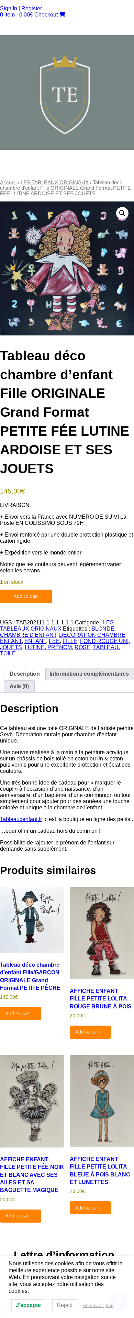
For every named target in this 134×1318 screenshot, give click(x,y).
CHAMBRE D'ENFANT (28, 635)
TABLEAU (106, 647)
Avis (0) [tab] (19, 686)
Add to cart (26, 596)
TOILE (8, 653)
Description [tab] (25, 674)
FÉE (54, 641)
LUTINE (35, 647)
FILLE (70, 641)
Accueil (8, 182)
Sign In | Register (21, 8)
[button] (67, 169)
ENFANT (35, 641)
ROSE (82, 647)
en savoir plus (98, 1305)
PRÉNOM (59, 647)
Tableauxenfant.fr (21, 819)
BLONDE (102, 629)
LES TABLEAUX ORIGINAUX (55, 182)
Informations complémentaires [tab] (89, 674)
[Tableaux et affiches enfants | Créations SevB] (67, 148)
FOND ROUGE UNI (104, 641)
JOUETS (11, 647)
